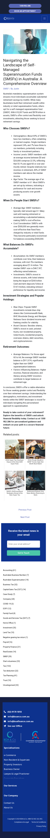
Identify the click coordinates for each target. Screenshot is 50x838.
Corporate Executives (14, 778)
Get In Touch (23, 553)
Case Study (7, 594)
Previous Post (24, 510)
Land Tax (6, 632)
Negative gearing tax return (14, 637)
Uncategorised (9, 685)
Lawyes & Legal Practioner (16, 773)
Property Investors (13, 764)
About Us (8, 807)
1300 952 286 (25, 6)
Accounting (7, 570)
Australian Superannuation (14, 580)
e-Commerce (10, 755)
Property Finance (10, 647)
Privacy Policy (41, 826)
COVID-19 (7, 604)
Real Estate (7, 652)
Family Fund (8, 613)
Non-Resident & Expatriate (17, 759)
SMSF (6, 88)
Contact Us (9, 802)
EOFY (5, 609)
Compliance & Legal (21, 822)
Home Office (8, 623)
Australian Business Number (14, 575)
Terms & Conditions (38, 822)
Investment (7, 628)
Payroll (6, 642)
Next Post (24, 517)
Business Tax (8, 585)
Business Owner (12, 769)
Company (7, 599)
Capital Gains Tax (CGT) (12, 589)
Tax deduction (8, 671)
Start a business (9, 661)
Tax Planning (8, 676)
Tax (4, 666)
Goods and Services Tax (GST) (15, 618)
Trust (5, 680)
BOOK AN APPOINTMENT (25, 11)
